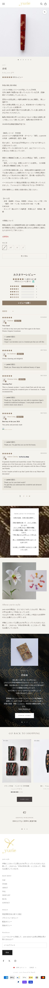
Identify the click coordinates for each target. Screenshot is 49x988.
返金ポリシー (7, 925)
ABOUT (5, 888)
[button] (7, 77)
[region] (24, 818)
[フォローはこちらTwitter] (9, 961)
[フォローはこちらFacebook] (3, 961)
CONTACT (6, 903)
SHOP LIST (6, 895)
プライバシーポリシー (10, 918)
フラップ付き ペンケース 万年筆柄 (17, 786)
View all (24, 799)
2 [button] (23, 496)
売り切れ (24, 256)
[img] (7, 317)
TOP (3, 880)
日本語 (32, 967)
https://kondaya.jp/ (25, 709)
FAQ (3, 891)
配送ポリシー (7, 922)
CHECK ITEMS (24, 715)
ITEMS (4, 884)
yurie (4, 65)
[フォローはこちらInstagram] (15, 961)
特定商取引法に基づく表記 (11, 914)
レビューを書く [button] (24, 303)
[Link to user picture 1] (7, 433)
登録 (7, 952)
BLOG (4, 899)
